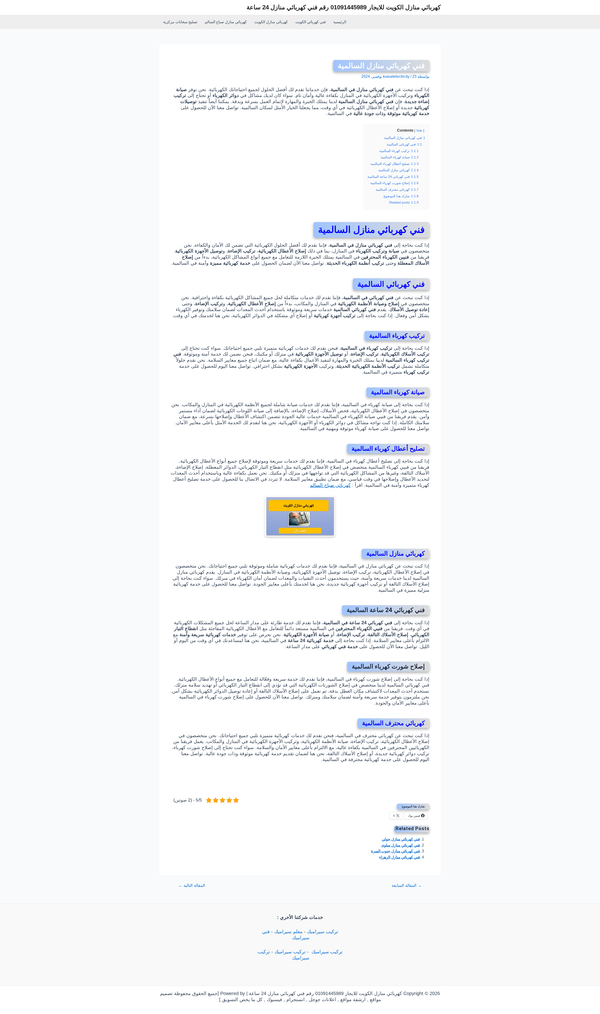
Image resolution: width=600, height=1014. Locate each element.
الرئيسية (339, 22)
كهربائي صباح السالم (330, 485)
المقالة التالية (191, 886)
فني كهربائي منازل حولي (401, 839)
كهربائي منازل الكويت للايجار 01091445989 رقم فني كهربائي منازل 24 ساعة (344, 7)
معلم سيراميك (288, 931)
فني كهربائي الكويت (310, 22)
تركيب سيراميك (322, 931)
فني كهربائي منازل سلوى (400, 845)
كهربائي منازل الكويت (271, 22)
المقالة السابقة (407, 886)
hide (419, 130)
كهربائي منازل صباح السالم (226, 22)
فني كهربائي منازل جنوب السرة (395, 851)
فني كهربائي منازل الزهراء (399, 857)
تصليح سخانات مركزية (180, 22)
